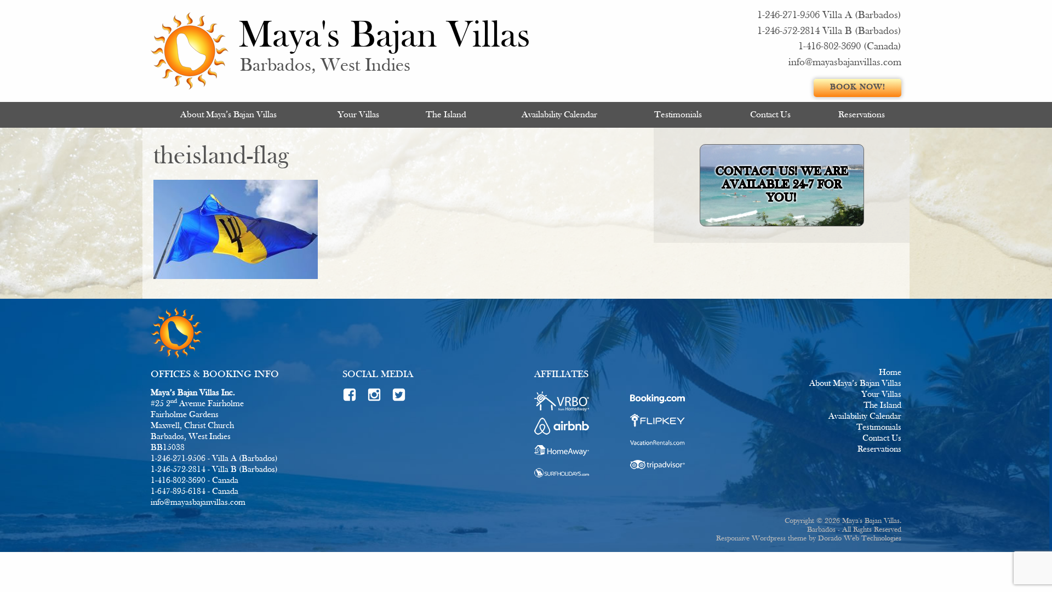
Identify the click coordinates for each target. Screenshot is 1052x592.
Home (890, 372)
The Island (446, 114)
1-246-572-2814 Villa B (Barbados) (829, 31)
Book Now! (857, 87)
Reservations (861, 114)
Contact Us (770, 114)
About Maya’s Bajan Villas (228, 114)
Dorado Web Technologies (859, 538)
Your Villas (358, 114)
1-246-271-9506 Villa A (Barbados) (829, 15)
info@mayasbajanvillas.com (844, 63)
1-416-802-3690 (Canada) (849, 47)
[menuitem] (228, 115)
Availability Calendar (559, 114)
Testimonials (678, 114)
